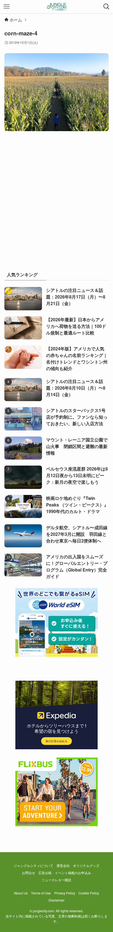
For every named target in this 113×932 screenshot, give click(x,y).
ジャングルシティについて (33, 865)
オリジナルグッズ (86, 865)
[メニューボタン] (6, 6)
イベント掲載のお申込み (73, 872)
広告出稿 (45, 872)
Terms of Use (41, 893)
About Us (21, 893)
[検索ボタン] (106, 6)
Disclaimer (56, 900)
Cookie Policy (88, 893)
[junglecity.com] (57, 6)
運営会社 (63, 865)
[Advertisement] (56, 203)
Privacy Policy (64, 893)
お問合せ (28, 872)
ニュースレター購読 (56, 879)
